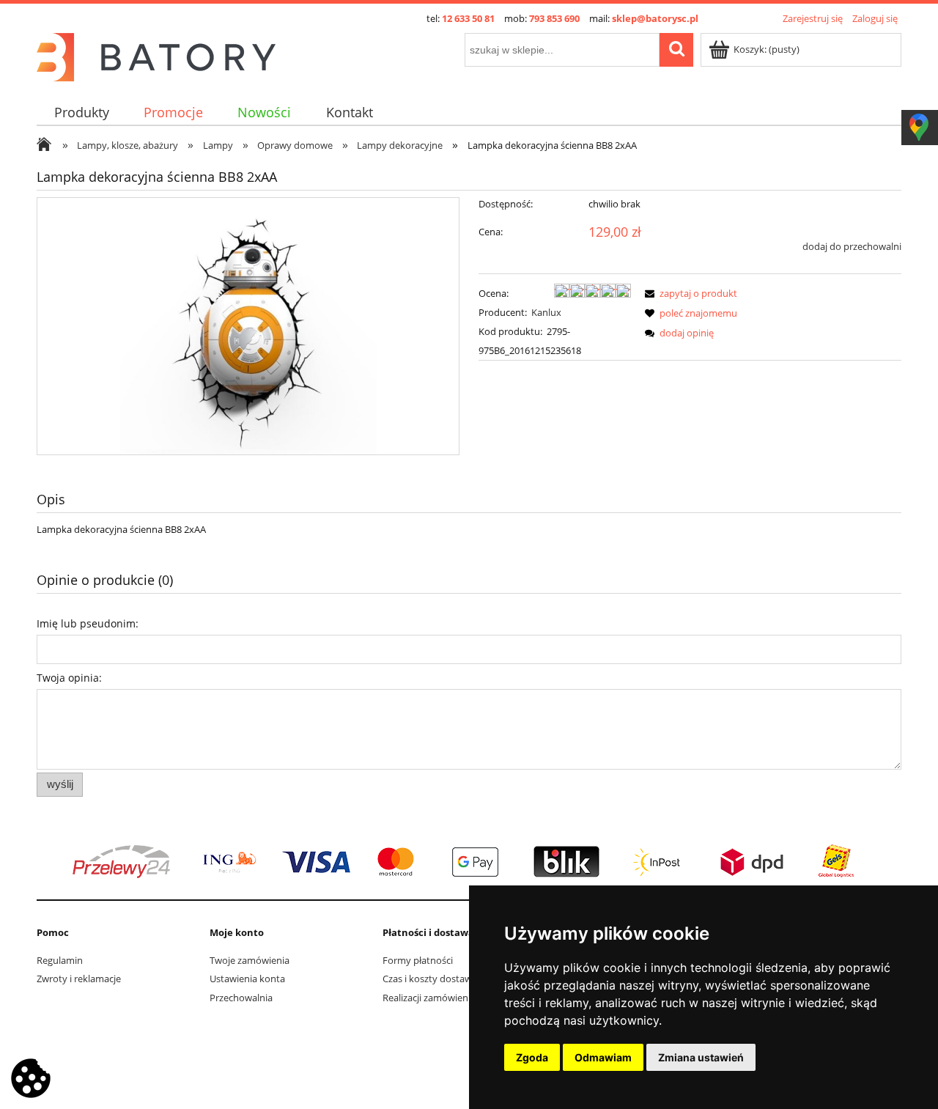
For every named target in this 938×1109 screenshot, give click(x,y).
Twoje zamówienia (249, 960)
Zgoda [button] (532, 1057)
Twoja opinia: (69, 678)
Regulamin (60, 960)
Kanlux (546, 312)
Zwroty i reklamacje (79, 978)
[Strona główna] (156, 55)
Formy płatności (418, 960)
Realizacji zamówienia (429, 997)
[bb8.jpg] (248, 326)
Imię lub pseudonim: (88, 623)
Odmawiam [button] (603, 1057)
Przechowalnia (241, 997)
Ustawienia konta (247, 978)
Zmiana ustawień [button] (701, 1057)
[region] (469, 862)
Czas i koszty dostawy (430, 978)
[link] (469, 862)
